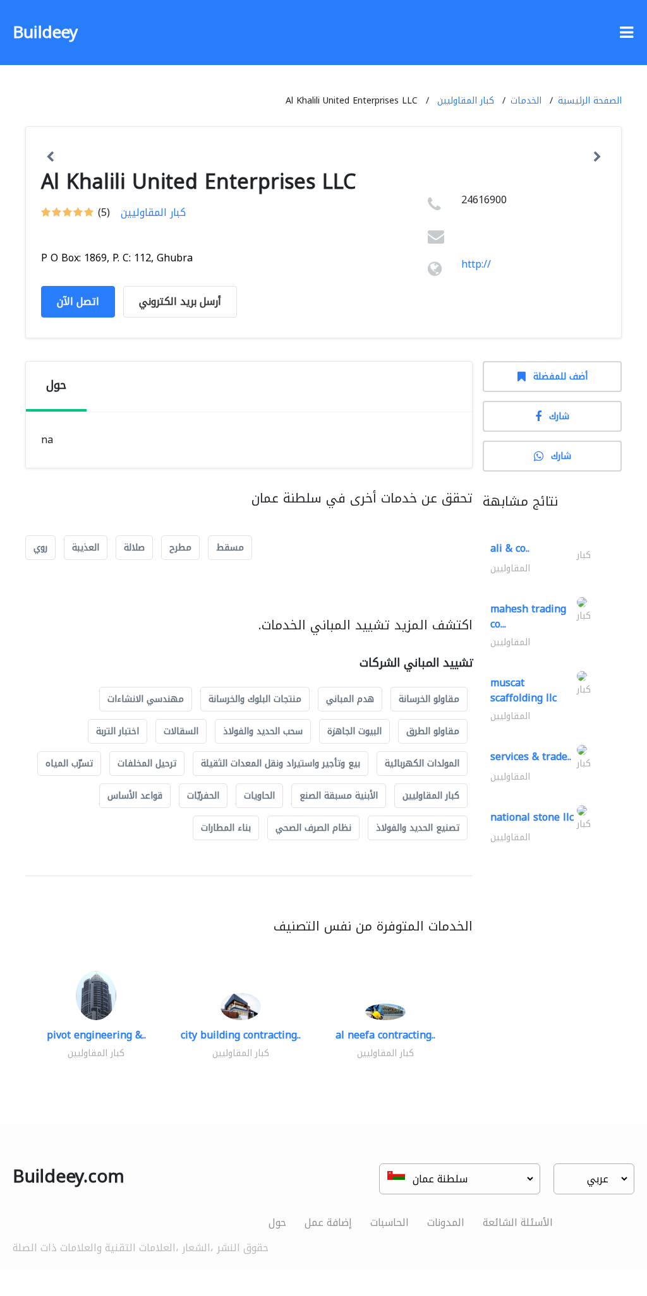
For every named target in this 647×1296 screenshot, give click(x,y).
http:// (476, 264)
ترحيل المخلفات (147, 763)
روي (40, 547)
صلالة (134, 547)
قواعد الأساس (134, 795)
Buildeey (45, 32)
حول (277, 1222)
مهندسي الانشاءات (145, 699)
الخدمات (526, 100)
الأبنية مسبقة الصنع (338, 795)
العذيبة (85, 547)
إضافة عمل (328, 1222)
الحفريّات (203, 795)
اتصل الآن (78, 301)
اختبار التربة (117, 731)
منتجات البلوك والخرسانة (255, 699)
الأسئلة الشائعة (518, 1222)
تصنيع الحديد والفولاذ (417, 827)
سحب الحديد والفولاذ (263, 731)
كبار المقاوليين (465, 100)
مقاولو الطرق (432, 731)
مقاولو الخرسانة (429, 699)
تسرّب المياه (69, 763)
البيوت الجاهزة (354, 731)
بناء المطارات (226, 827)
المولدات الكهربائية (422, 763)
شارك (559, 416)
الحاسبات (389, 1222)
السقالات (181, 731)
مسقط (230, 547)
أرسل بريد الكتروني (180, 301)
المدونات (445, 1222)
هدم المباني (350, 699)
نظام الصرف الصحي (313, 827)
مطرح (180, 547)
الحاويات (259, 795)
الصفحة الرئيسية (590, 100)
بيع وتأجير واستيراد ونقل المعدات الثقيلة (280, 763)
